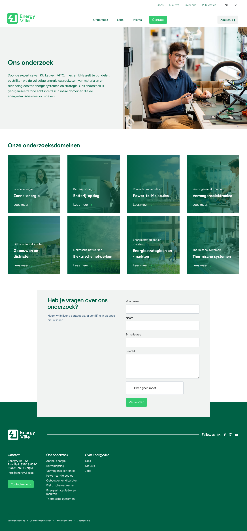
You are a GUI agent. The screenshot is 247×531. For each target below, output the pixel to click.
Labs (120, 20)
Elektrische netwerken (60, 485)
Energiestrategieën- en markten (61, 492)
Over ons (190, 5)
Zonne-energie (56, 461)
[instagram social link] (230, 434)
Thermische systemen (60, 498)
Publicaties (209, 5)
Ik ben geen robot (144, 388)
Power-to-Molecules (59, 475)
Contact (158, 20)
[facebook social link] (225, 434)
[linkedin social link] (219, 434)
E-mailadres (133, 334)
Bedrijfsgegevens (16, 520)
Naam (129, 318)
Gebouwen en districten (62, 480)
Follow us (208, 435)
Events (137, 20)
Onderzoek (100, 20)
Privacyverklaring (64, 520)
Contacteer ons (21, 484)
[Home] (21, 18)
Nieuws (174, 5)
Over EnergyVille (97, 455)
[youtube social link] (236, 434)
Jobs (160, 5)
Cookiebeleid (83, 520)
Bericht (130, 351)
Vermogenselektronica (60, 470)
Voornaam (132, 301)
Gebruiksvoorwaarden (40, 520)
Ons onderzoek (57, 455)
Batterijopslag (55, 466)
